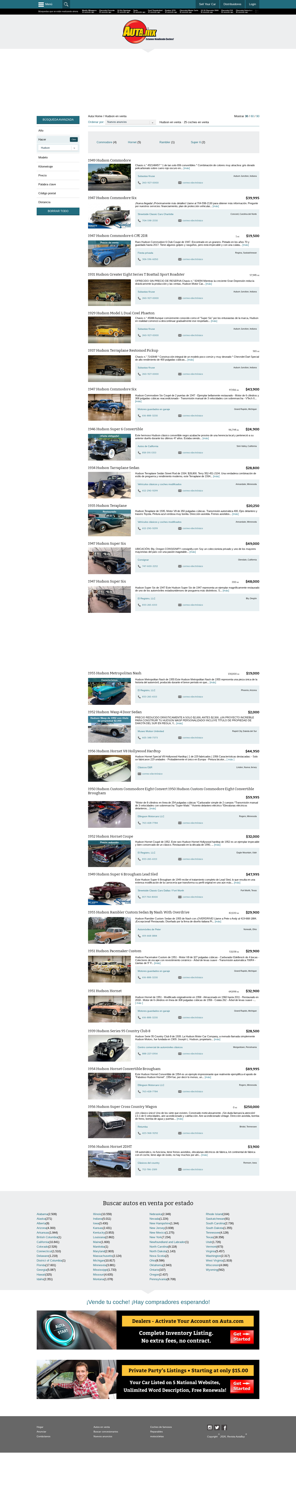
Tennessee (213, 1232)
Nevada (154, 1218)
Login (252, 4)
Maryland (99, 1251)
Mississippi (100, 1269)
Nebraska (156, 1214)
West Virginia (214, 1260)
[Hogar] (148, 31)
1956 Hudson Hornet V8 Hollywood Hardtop (124, 751)
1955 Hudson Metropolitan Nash (114, 673)
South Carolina (215, 1223)
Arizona (41, 1228)
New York (156, 1237)
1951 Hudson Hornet (105, 991)
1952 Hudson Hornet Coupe (110, 836)
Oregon (154, 1274)
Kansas (98, 1228)
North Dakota (158, 1251)
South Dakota (214, 1228)
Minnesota (99, 1265)
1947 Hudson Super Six (107, 543)
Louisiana (99, 1237)
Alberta (41, 1223)
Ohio (153, 1260)
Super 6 (196, 142)
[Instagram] (210, 1427)
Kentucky (99, 1232)
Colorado (42, 1246)
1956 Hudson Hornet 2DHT (110, 1147)
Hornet (132, 142)
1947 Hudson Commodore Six (112, 198)
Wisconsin (212, 1265)
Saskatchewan (215, 1218)
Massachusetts (103, 1256)
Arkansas (43, 1232)
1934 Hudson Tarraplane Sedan (113, 468)
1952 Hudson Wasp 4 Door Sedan (115, 712)
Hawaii (41, 1274)
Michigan (98, 1260)
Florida (41, 1265)
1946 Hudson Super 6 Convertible (115, 429)
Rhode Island (214, 1214)
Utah (209, 1242)
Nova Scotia (157, 1256)
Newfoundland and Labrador (167, 1242)
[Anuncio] (139, 81)
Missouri (98, 1274)
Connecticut (44, 1251)
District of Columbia (49, 1260)
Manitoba (99, 1246)
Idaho (40, 1279)
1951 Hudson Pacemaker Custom (114, 951)
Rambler (164, 142)
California (43, 1242)
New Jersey (157, 1228)
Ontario (154, 1269)
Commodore (104, 142)
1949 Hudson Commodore (109, 160)
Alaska (41, 1218)
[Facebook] (224, 1427)
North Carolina (159, 1246)
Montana (98, 1279)
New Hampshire (160, 1223)
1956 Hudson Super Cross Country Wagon (122, 1107)
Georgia (42, 1269)
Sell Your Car (207, 4)
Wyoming (212, 1269)
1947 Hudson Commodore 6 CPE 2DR (118, 236)
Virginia (210, 1251)
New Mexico (157, 1232)
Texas (209, 1237)
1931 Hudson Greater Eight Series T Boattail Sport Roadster (136, 274)
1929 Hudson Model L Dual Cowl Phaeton (121, 313)
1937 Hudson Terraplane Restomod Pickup (123, 350)
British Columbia (47, 1237)
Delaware (43, 1256)
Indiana (97, 1218)
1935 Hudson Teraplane (107, 506)
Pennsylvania (158, 1279)
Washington (213, 1256)
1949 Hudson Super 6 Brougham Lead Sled (123, 874)
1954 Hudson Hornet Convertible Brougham (124, 1069)
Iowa (96, 1223)
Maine (97, 1242)
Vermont (211, 1246)
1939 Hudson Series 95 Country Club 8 (119, 1031)
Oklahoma (156, 1265)
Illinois (97, 1214)
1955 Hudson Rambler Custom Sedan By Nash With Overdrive (138, 912)
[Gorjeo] (217, 1427)
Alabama (42, 1214)
